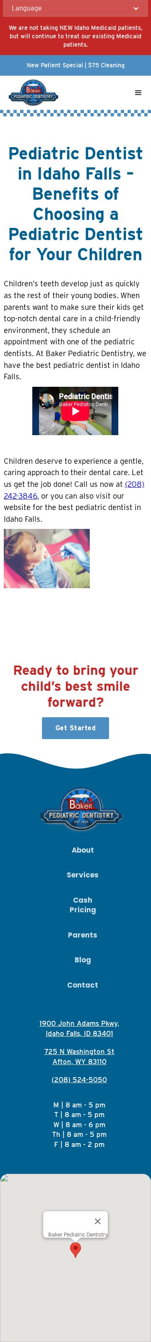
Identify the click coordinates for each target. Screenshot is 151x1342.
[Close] (98, 1221)
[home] (32, 93)
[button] (75, 8)
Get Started (75, 728)
